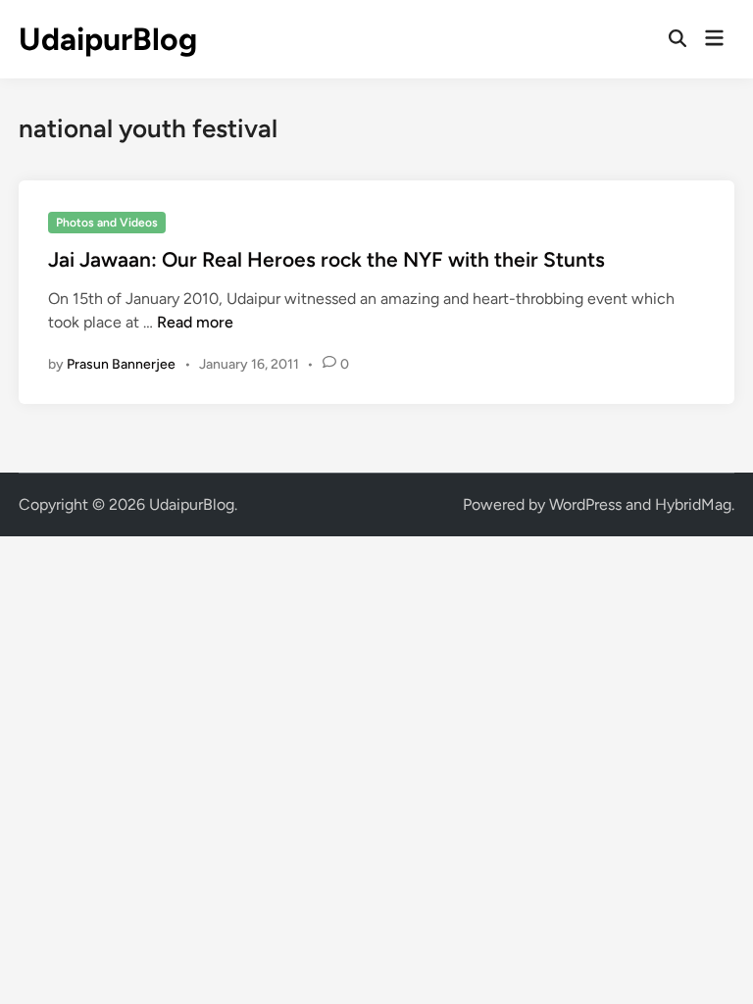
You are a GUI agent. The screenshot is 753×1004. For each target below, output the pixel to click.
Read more (195, 322)
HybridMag (693, 504)
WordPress (585, 504)
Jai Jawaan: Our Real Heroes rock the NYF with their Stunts (326, 259)
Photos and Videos (107, 222)
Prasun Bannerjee (121, 364)
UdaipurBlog (108, 39)
